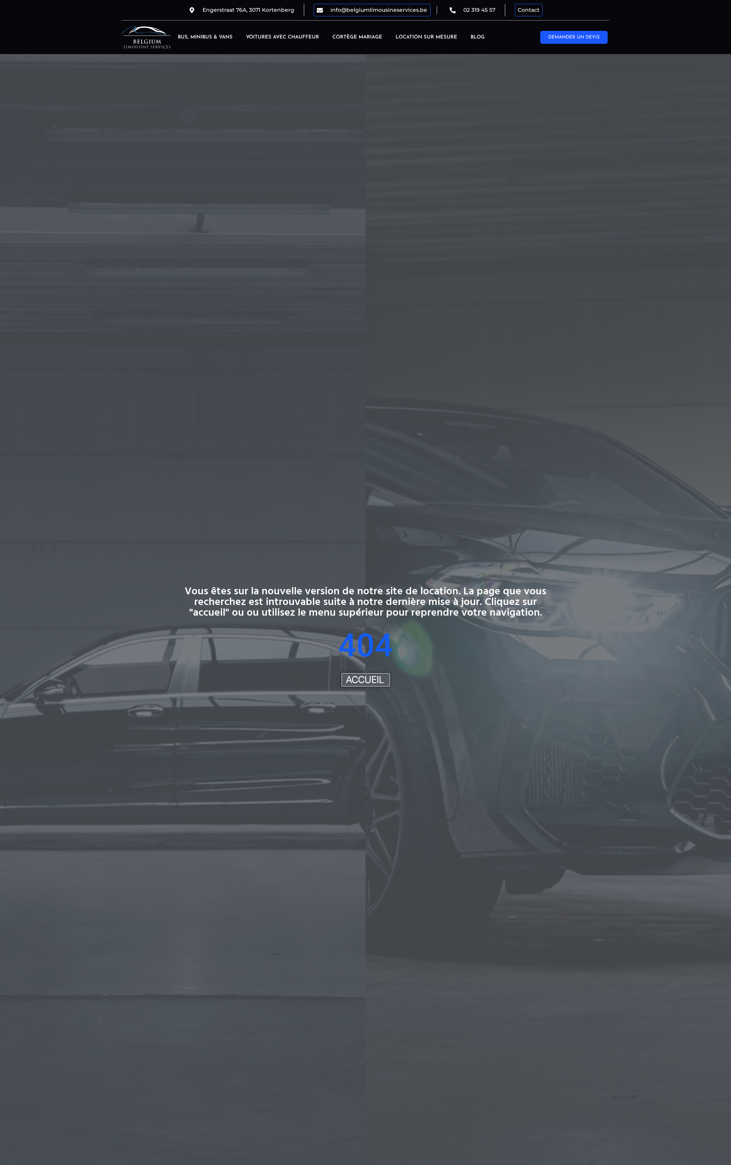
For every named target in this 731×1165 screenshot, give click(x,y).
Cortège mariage (357, 37)
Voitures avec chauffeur (282, 37)
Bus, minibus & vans (205, 37)
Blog (478, 37)
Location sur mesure (426, 37)
